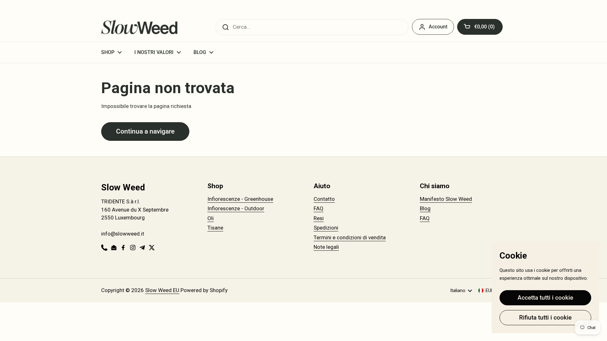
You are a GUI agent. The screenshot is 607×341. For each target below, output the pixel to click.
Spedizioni (326, 227)
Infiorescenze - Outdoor (235, 208)
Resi (319, 218)
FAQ (318, 208)
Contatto (324, 199)
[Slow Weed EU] (139, 27)
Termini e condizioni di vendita (350, 237)
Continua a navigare (145, 131)
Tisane (215, 227)
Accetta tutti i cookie (545, 297)
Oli (210, 218)
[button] (480, 27)
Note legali (326, 247)
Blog (425, 208)
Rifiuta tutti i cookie (545, 317)
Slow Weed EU (162, 290)
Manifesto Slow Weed (446, 199)
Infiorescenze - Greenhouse (240, 199)
